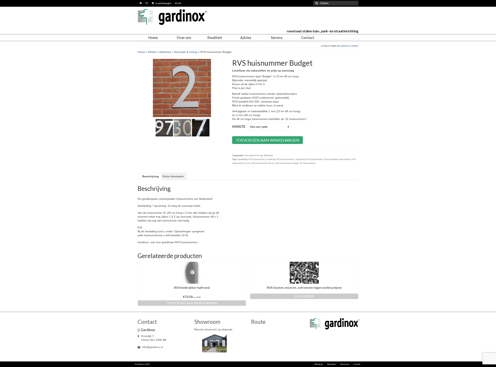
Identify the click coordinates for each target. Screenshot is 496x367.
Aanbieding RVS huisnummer (251, 159)
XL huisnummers (308, 163)
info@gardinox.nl (152, 347)
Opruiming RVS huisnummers (309, 159)
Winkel (152, 51)
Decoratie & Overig (347, 46)
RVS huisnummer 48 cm (262, 163)
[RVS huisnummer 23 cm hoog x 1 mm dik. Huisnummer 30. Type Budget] (182, 127)
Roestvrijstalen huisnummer (337, 159)
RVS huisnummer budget (287, 163)
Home (141, 51)
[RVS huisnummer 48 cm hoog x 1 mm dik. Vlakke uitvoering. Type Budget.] (200, 127)
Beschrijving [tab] (150, 176)
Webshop (165, 51)
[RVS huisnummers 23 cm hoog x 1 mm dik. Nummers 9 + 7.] (164, 127)
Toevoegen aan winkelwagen (267, 140)
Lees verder (304, 296)
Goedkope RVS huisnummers (280, 159)
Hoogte (238, 126)
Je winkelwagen (168, 3)
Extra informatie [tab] (173, 176)
